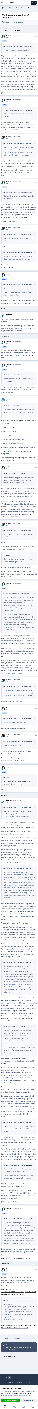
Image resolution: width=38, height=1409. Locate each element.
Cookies (28, 1382)
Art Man (8, 399)
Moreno (7, 22)
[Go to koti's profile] (3, 467)
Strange (8, 136)
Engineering (19, 22)
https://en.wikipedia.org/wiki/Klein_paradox (15, 1258)
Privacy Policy (11, 1382)
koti (7, 467)
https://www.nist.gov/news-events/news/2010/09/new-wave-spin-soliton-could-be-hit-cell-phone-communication (18, 1291)
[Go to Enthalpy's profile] (3, 314)
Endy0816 (26, 46)
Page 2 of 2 (18, 31)
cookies (14, 1391)
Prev (6, 31)
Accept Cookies (12, 1400)
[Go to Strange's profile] (3, 137)
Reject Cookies (28, 1400)
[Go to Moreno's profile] (3, 22)
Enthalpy (9, 314)
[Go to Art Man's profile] (3, 399)
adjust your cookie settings (24, 1393)
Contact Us (20, 1382)
